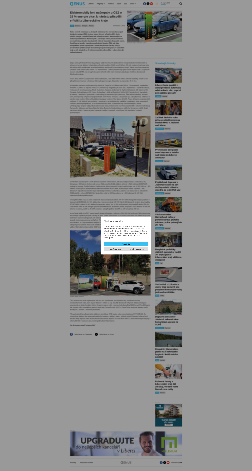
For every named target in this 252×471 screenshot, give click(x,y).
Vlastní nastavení (114, 249)
